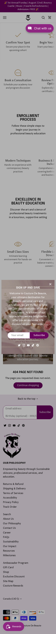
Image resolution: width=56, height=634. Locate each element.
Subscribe (39, 335)
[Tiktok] (33, 345)
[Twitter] (19, 345)
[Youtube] (28, 345)
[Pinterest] (37, 345)
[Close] (50, 284)
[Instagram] (24, 345)
